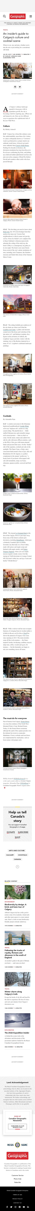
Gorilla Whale (24, 426)
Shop (17, 837)
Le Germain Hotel (21, 533)
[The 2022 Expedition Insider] (17, 1031)
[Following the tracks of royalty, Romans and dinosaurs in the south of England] (17, 950)
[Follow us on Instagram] (15, 1207)
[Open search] (4, 16)
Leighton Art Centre (9, 330)
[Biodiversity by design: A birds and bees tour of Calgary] (17, 907)
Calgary (10, 855)
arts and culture (17, 850)
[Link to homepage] (18, 16)
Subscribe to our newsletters (17, 1126)
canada (17, 859)
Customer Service (17, 1175)
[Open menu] (31, 16)
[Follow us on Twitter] (11, 1207)
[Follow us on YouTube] (24, 1207)
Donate (11, 832)
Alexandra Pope (9, 57)
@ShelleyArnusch (19, 778)
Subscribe (23, 832)
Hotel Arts (6, 232)
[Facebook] (15, 86)
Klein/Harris (20, 540)
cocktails (22, 855)
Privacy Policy (17, 1198)
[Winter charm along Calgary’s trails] (17, 991)
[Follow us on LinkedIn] (28, 1207)
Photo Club (17, 1179)
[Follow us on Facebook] (7, 1207)
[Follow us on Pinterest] (20, 1207)
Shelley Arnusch (11, 56)
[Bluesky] (19, 86)
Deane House (25, 721)
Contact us (17, 1203)
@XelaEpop (24, 783)
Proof (25, 633)
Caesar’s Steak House (22, 145)
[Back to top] (17, 866)
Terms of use (17, 1194)
